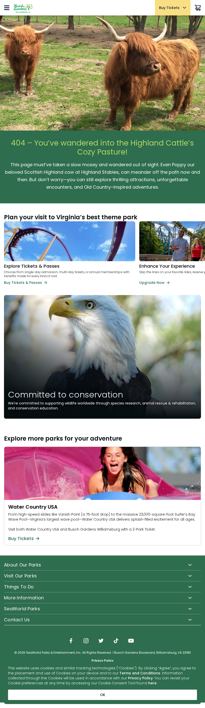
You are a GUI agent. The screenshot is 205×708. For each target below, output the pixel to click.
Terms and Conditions (140, 673)
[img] (71, 641)
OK (102, 694)
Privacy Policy (140, 678)
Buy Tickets (21, 538)
